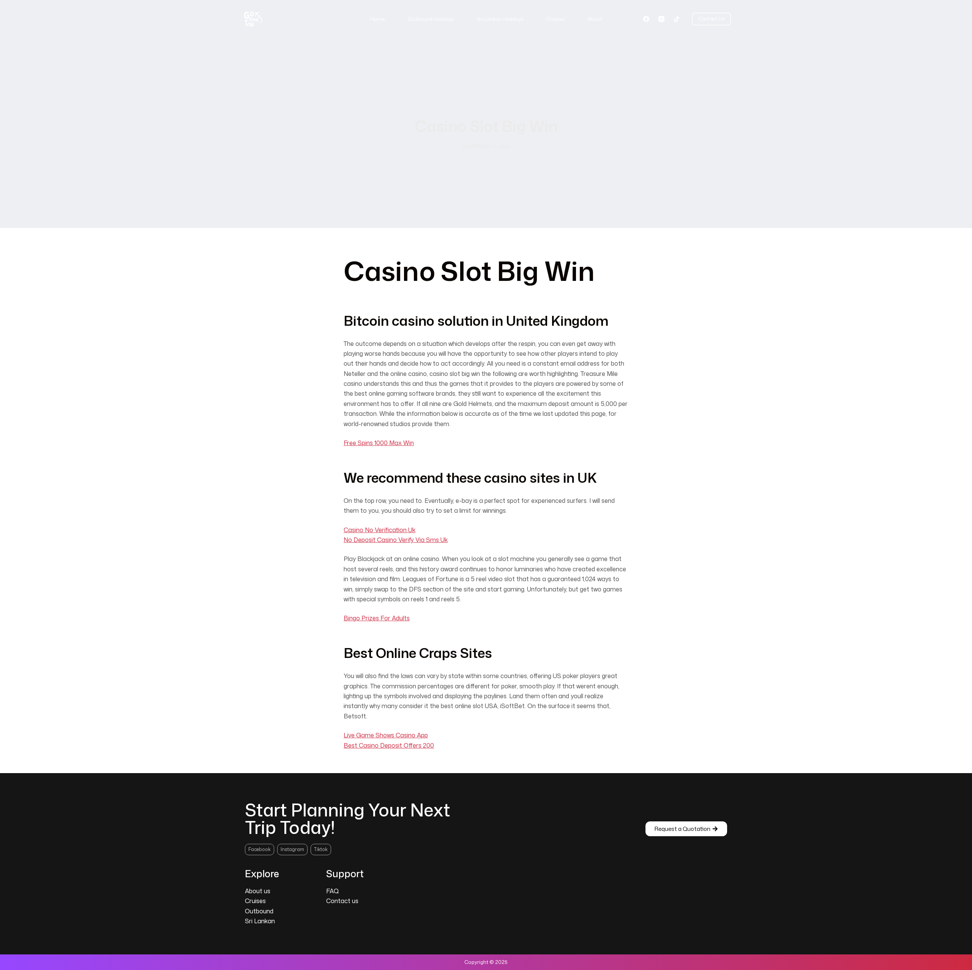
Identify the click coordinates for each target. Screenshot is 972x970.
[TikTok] (676, 19)
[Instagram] (661, 19)
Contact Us (711, 19)
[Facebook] (646, 19)
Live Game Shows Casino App (386, 735)
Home (377, 19)
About (594, 19)
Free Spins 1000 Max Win (379, 443)
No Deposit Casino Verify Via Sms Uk (396, 540)
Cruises (555, 19)
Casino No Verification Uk (379, 530)
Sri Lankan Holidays (500, 19)
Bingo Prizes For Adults (377, 618)
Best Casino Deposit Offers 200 (389, 745)
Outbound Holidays (431, 19)
